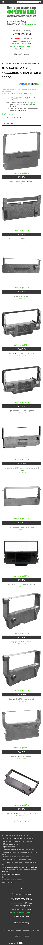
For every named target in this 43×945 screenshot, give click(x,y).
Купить (21, 177)
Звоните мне (16, 31)
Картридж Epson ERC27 (21, 296)
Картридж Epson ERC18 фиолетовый (21, 239)
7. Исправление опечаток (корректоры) (16, 857)
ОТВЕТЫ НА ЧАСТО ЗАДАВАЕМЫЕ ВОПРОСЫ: (18, 836)
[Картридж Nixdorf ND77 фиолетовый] (21, 496)
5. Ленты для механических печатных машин (18, 849)
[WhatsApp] (37, 84)
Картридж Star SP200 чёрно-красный (21, 699)
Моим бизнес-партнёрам (11, 874)
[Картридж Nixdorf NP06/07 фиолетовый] (21, 553)
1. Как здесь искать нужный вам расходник (18, 838)
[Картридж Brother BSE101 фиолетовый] (21, 151)
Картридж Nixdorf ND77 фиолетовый (22, 527)
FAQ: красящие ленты (13, 117)
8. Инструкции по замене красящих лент (16, 860)
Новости (5, 877)
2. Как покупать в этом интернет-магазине (17, 841)
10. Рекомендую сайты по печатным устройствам (20, 867)
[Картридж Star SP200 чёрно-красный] (21, 668)
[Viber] (34, 84)
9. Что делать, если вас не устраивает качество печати (19, 863)
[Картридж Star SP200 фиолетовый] (21, 611)
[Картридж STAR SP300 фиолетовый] (21, 725)
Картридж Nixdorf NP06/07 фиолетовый (21, 584)
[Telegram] (29, 84)
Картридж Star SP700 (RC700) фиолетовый (21, 813)
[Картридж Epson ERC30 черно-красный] (21, 380)
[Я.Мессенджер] (20, 84)
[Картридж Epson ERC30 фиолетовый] (21, 322)
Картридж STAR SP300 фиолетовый (21, 756)
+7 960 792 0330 (21, 34)
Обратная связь (7, 883)
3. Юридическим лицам (10, 844)
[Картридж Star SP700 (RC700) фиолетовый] (21, 783)
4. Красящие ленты (8, 847)
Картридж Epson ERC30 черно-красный (21, 411)
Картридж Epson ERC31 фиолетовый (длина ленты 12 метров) (21, 469)
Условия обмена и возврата (12, 880)
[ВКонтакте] (23, 84)
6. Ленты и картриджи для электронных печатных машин (19, 853)
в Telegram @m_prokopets (24, 46)
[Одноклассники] (26, 84)
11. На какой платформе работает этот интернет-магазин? (20, 871)
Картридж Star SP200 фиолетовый (21, 642)
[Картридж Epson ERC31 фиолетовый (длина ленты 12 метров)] (21, 437)
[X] (32, 84)
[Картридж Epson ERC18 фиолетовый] (21, 208)
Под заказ (21, 349)
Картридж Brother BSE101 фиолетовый (21, 181)
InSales (26, 936)
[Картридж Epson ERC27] (21, 265)
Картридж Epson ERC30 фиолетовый (21, 353)
